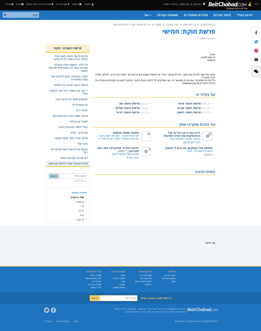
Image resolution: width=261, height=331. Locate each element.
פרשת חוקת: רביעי (127, 112)
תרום (18, 4)
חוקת (158, 24)
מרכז (202, 321)
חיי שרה (80, 219)
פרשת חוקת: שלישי (127, 107)
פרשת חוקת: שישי (189, 103)
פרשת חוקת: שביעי (189, 107)
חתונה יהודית (119, 278)
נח (83, 206)
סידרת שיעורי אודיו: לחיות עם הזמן (132, 24)
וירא (82, 215)
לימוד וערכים (222, 15)
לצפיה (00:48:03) (191, 142)
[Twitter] (46, 310)
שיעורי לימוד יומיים (143, 281)
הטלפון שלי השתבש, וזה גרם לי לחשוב (189, 148)
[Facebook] (53, 310)
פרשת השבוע (207, 24)
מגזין (173, 281)
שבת (123, 281)
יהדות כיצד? (245, 15)
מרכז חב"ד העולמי (122, 309)
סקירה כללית (95, 275)
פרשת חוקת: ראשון (189, 112)
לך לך (81, 210)
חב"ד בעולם (96, 287)
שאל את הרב (61, 4)
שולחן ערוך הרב (94, 284)
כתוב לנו (48, 321)
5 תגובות (208, 154)
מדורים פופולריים (196, 15)
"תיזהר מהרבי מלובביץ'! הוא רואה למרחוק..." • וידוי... (118, 149)
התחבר (87, 4)
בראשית (80, 202)
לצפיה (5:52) (132, 157)
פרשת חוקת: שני (129, 103)
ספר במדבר (172, 24)
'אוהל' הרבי (96, 281)
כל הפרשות (189, 24)
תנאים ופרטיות (62, 321)
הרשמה (148, 284)
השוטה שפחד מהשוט (126, 132)
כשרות (122, 284)
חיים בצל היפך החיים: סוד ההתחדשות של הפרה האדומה (181, 134)
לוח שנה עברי (145, 278)
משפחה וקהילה (167, 15)
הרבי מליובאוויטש (93, 278)
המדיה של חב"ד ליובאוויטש (187, 321)
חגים (123, 275)
